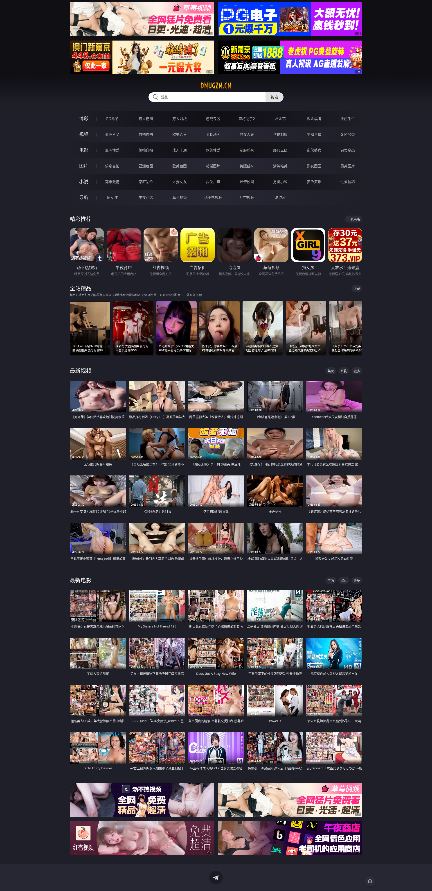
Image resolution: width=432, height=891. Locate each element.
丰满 (331, 580)
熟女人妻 (247, 134)
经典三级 (280, 150)
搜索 (274, 97)
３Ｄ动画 (213, 134)
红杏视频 (247, 197)
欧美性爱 (213, 150)
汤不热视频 (213, 197)
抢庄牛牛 (347, 118)
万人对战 (179, 118)
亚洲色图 (146, 166)
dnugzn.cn (216, 85)
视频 (83, 134)
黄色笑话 (314, 181)
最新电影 (80, 580)
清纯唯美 (280, 166)
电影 (83, 150)
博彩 (83, 119)
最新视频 (80, 370)
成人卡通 (179, 150)
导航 (83, 197)
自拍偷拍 (146, 134)
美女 (331, 371)
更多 (357, 371)
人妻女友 (179, 181)
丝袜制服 (280, 134)
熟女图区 (314, 166)
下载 (357, 288)
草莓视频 (179, 197)
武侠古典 (213, 181)
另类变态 (347, 150)
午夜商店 (146, 197)
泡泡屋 (280, 197)
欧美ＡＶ (179, 134)
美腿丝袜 (247, 166)
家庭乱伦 (146, 181)
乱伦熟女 (314, 150)
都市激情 (112, 181)
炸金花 (280, 118)
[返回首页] (369, 881)
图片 (83, 166)
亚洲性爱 (112, 150)
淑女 (344, 580)
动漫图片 (213, 166)
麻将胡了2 (246, 118)
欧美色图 (179, 166)
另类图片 (347, 166)
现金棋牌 (314, 118)
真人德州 (146, 118)
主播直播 (314, 134)
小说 (83, 182)
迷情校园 (247, 181)
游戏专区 (213, 118)
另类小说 (280, 181)
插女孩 (112, 197)
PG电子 (112, 118)
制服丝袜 (247, 150)
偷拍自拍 (146, 150)
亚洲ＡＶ (112, 134)
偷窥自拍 (112, 166)
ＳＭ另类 (347, 134)
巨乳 (344, 371)
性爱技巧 (347, 181)
